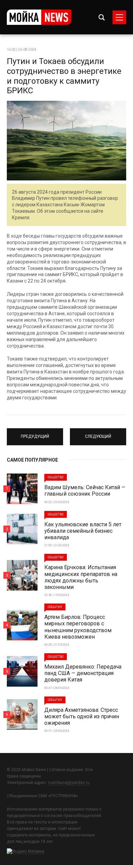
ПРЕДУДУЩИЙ (35, 433)
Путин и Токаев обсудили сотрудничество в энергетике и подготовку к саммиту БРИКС (64, 76)
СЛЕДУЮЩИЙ (98, 433)
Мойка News (39, 17)
